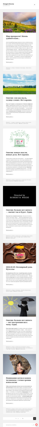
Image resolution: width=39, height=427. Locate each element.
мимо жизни (18, 122)
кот (16, 409)
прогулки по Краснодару (20, 67)
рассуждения (23, 346)
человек (14, 412)
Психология (25, 391)
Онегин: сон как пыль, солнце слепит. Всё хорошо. (19, 99)
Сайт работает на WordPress (11, 424)
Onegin (13, 67)
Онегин (30, 67)
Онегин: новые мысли (10, 180)
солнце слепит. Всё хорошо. (13, 123)
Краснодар (24, 235)
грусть (28, 346)
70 (23, 418)
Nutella (23, 290)
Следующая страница (34, 418)
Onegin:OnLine (8, 4)
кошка (19, 409)
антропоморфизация (12, 409)
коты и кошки (18, 408)
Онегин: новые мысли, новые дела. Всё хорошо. (17, 153)
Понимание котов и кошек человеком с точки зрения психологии (18, 380)
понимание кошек (9, 412)
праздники (18, 290)
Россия (29, 236)
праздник (11, 291)
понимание (22, 409)
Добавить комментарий (24, 123)
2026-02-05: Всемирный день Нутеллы (19, 268)
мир (27, 67)
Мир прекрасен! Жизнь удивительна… (17, 37)
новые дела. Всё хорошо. (26, 179)
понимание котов (28, 409)
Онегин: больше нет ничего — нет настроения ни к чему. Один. (19, 322)
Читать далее (9, 62)
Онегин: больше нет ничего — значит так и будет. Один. (19, 211)
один (11, 347)
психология (8, 68)
